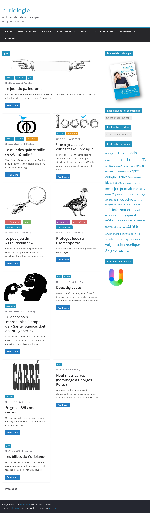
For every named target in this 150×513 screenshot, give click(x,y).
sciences (112, 233)
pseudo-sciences (127, 220)
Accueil (9, 31)
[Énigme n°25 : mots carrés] (26, 376)
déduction (109, 171)
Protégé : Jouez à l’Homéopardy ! (70, 240)
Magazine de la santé (123, 194)
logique (108, 194)
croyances (128, 165)
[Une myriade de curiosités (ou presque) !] (77, 121)
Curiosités (21, 78)
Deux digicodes (69, 287)
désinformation (123, 172)
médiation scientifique (132, 204)
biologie (109, 153)
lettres (142, 189)
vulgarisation (115, 244)
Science (67, 277)
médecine (125, 199)
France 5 (123, 177)
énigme (111, 250)
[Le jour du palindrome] (51, 65)
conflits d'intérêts (113, 166)
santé (132, 226)
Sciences (46, 31)
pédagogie (121, 226)
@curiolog (28, 83)
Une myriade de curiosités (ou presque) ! (76, 146)
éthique (124, 251)
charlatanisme (111, 160)
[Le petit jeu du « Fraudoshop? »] (26, 201)
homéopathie (135, 178)
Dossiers (85, 31)
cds (133, 153)
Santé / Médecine (27, 31)
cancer (127, 154)
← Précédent (9, 488)
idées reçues (113, 182)
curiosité (139, 165)
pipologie (122, 215)
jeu (117, 188)
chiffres (121, 160)
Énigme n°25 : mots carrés (21, 409)
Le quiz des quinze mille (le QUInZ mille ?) (25, 152)
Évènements (125, 31)
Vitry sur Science (132, 239)
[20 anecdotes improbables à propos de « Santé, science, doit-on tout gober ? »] (26, 286)
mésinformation (118, 209)
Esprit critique (63, 31)
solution (110, 239)
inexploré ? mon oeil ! (132, 183)
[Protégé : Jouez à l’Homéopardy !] (77, 201)
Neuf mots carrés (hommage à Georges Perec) (74, 380)
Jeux (30, 78)
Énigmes (20, 139)
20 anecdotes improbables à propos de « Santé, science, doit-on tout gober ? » (25, 324)
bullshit (119, 153)
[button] (73, 31)
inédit (109, 189)
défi (115, 171)
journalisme (129, 188)
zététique (132, 244)
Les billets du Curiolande (25, 456)
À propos (10, 38)
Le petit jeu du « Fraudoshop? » (19, 240)
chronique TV (136, 159)
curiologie (16, 10)
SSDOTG (120, 240)
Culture (9, 78)
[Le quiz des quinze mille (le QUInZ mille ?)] (26, 124)
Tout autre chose (104, 31)
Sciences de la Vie (130, 233)
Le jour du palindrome (23, 88)
